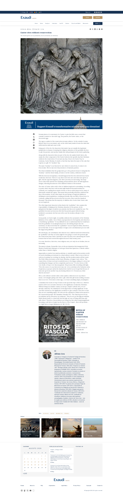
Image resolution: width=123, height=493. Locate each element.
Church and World (75, 23)
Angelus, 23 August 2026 (56, 449)
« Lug (25, 473)
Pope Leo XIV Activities (56, 446)
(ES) (36, 12)
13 (35, 461)
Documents (85, 23)
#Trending (66, 413)
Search (97, 23)
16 (45, 461)
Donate (87, 17)
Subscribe (98, 17)
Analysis (47, 23)
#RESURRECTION (59, 413)
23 (45, 464)
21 (38, 464)
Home (36, 23)
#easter (52, 413)
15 (42, 461)
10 (24, 461)
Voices (41, 23)
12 (31, 461)
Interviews (54, 23)
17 (24, 464)
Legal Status (64, 485)
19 (31, 464)
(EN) (32, 12)
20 (35, 464)
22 (42, 464)
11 (28, 461)
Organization (52, 485)
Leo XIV (61, 23)
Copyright (88, 485)
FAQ (42, 485)
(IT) (41, 12)
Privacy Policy (76, 485)
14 (38, 461)
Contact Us (99, 485)
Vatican (67, 23)
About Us (32, 485)
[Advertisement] (61, 5)
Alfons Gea (24, 29)
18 (28, 464)
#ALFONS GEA (46, 413)
